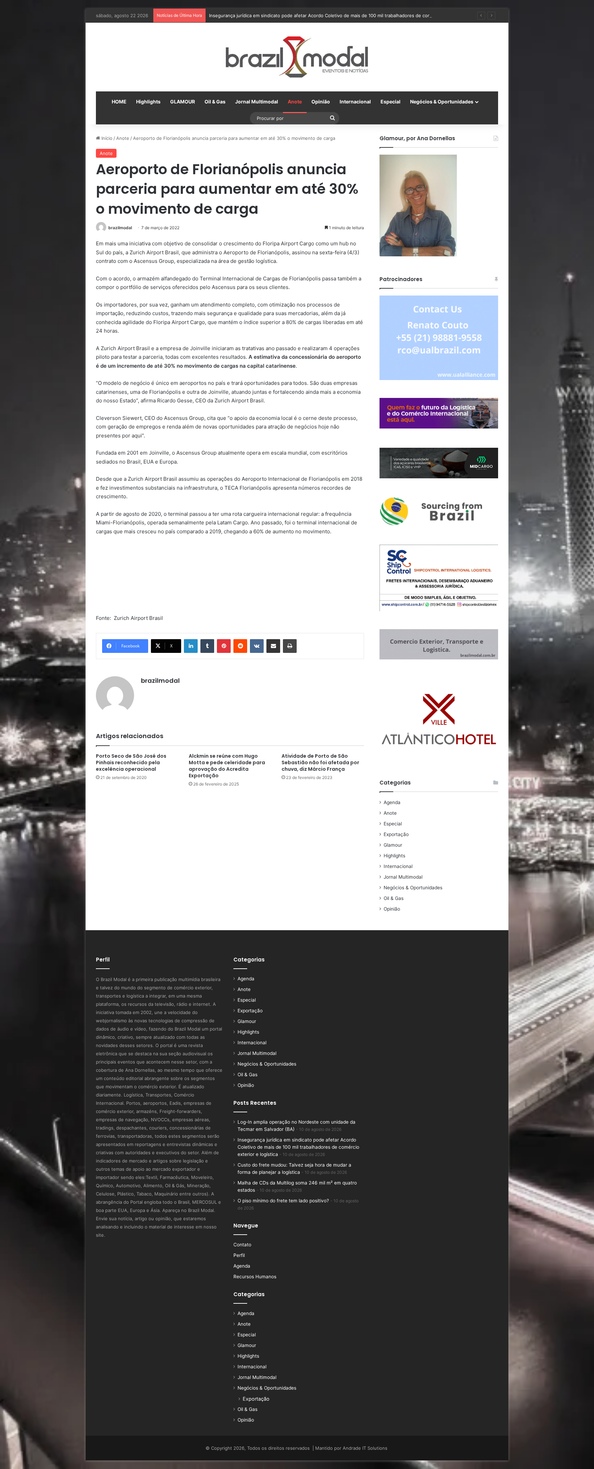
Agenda (392, 802)
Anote (295, 101)
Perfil (239, 1255)
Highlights (148, 101)
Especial (390, 101)
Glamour (393, 845)
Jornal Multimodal (256, 101)
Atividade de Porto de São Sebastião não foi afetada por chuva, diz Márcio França (320, 762)
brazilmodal (120, 227)
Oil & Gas (215, 101)
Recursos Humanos (254, 1276)
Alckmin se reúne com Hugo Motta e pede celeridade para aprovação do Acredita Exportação (227, 766)
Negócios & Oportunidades (441, 101)
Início (106, 138)
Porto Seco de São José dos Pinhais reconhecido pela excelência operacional (131, 762)
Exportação (396, 834)
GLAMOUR (182, 101)
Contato (242, 1244)
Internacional (355, 101)
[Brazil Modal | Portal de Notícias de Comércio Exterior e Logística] (297, 57)
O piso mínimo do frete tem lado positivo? (283, 1200)
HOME (119, 101)
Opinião (320, 101)
